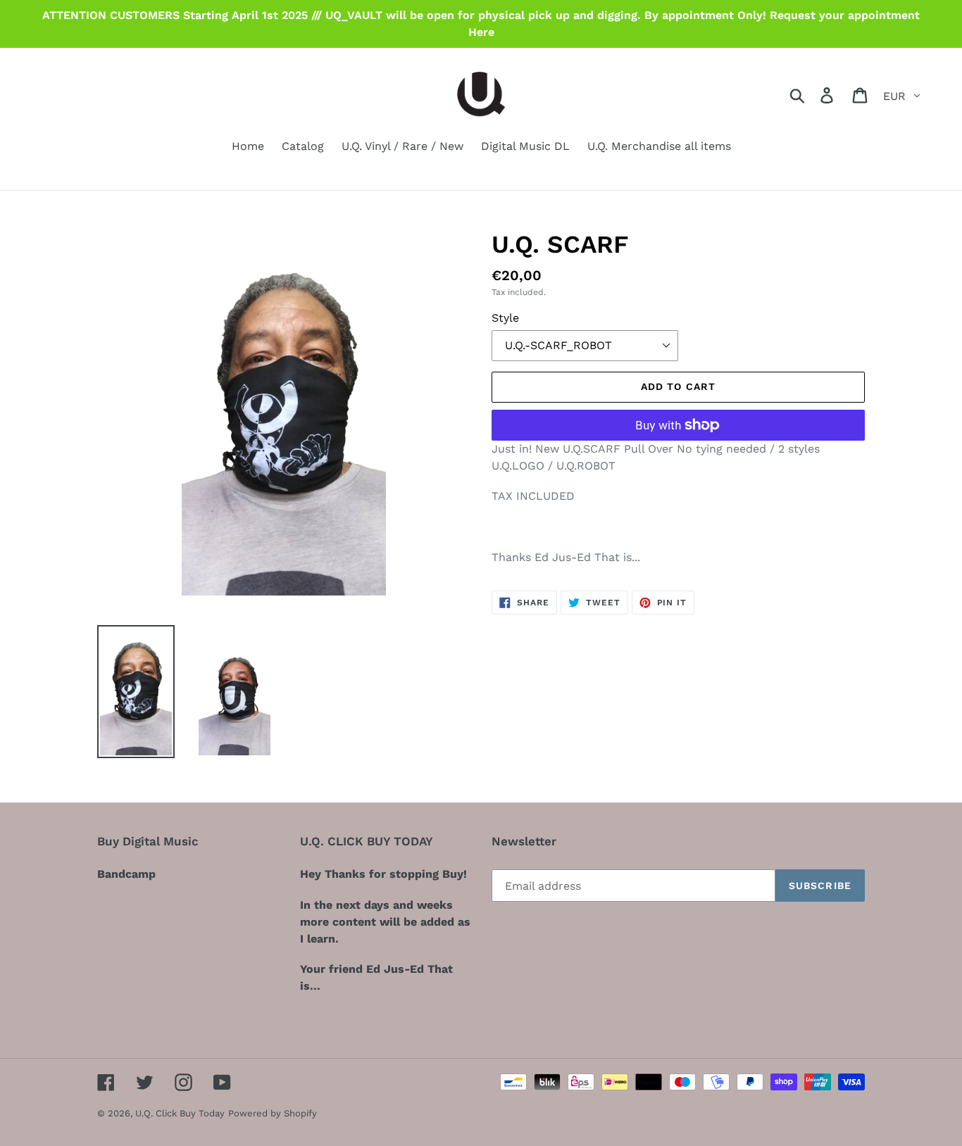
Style (505, 318)
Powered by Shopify (272, 1113)
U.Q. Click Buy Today (180, 1113)
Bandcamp (126, 874)
